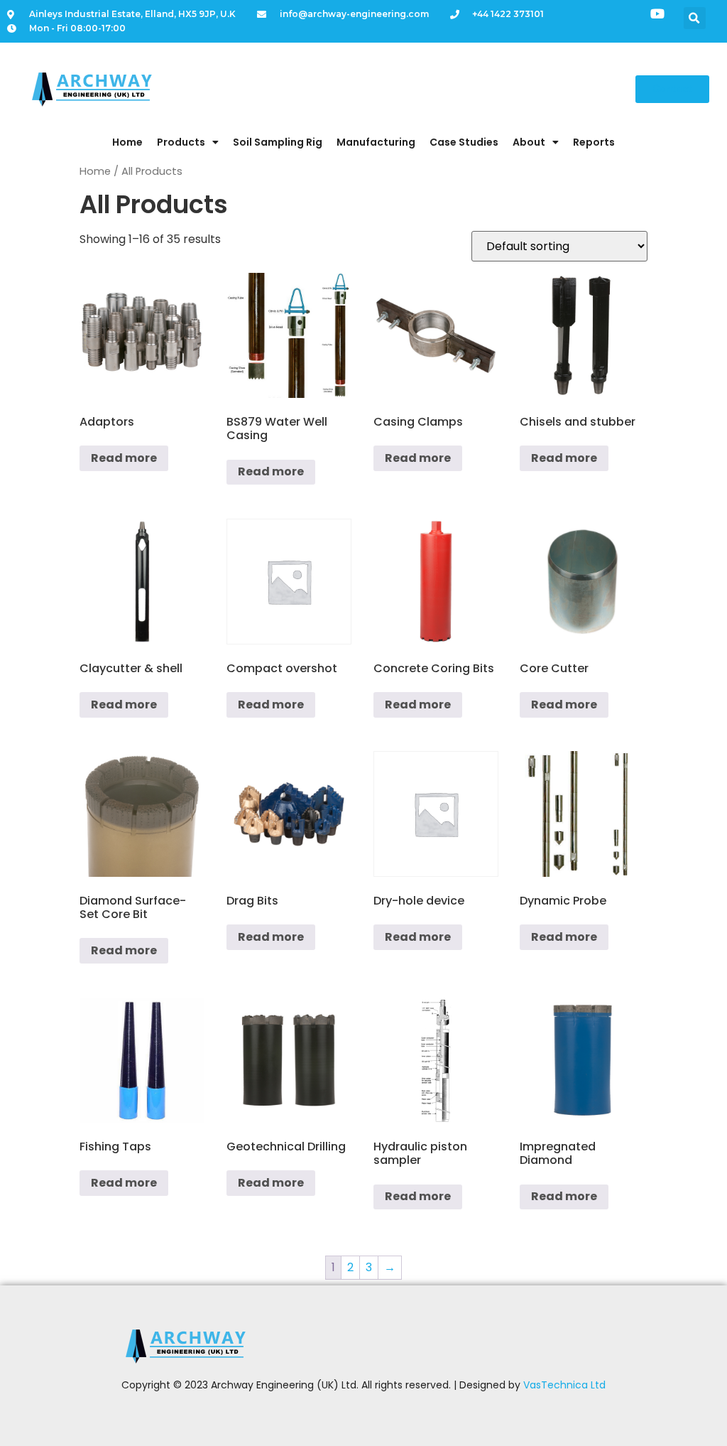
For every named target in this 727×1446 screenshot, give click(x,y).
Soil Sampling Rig (277, 142)
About (529, 142)
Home (127, 142)
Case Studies (464, 142)
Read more (124, 458)
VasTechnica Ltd (564, 1385)
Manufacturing (376, 142)
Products (181, 142)
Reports (594, 142)
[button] (695, 18)
